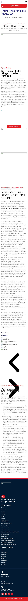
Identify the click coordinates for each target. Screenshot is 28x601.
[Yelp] (9, 594)
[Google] (12, 594)
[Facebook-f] (2, 594)
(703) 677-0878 (13, 101)
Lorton (8, 208)
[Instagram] (5, 594)
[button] (26, 2)
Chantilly (15, 208)
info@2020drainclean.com (7, 583)
